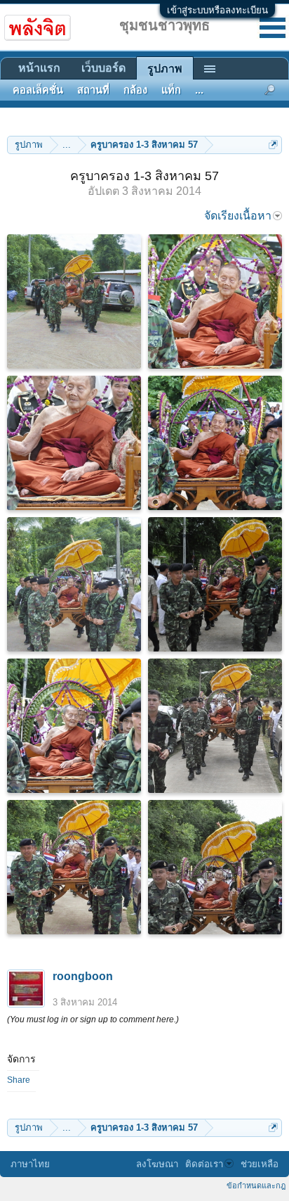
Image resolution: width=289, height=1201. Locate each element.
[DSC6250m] (215, 301)
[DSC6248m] (74, 301)
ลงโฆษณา (157, 1164)
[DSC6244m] (74, 726)
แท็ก (171, 90)
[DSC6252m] (215, 443)
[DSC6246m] (74, 867)
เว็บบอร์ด (103, 68)
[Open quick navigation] (273, 144)
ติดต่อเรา (204, 1164)
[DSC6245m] (215, 726)
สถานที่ (93, 90)
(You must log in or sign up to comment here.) (93, 1019)
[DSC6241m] (215, 584)
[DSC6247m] (215, 867)
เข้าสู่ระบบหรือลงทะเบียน (217, 10)
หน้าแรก (39, 68)
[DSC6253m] (74, 584)
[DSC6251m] (74, 443)
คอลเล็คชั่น (38, 90)
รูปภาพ (164, 69)
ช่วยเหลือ (259, 1164)
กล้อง (135, 90)
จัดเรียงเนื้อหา (237, 216)
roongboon (83, 976)
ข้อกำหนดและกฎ (256, 1185)
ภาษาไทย (30, 1164)
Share (18, 1080)
